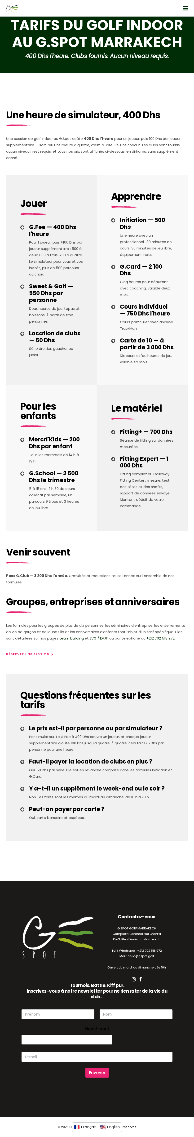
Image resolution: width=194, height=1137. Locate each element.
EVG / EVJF (99, 638)
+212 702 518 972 (160, 638)
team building (71, 638)
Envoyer (97, 1072)
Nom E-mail (97, 1028)
